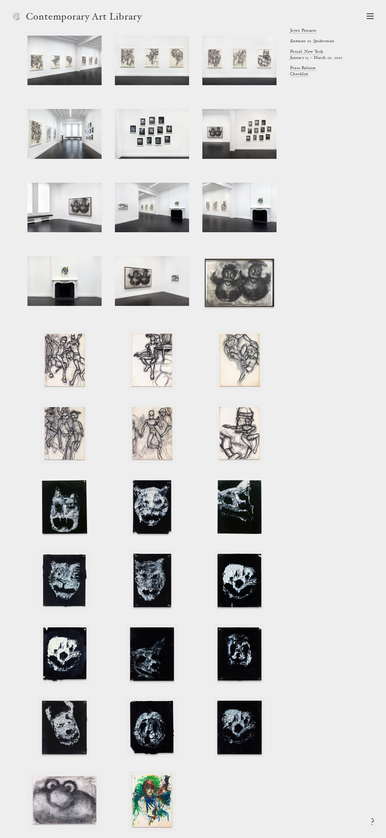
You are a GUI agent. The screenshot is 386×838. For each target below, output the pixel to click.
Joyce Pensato (303, 31)
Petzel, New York (307, 52)
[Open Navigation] (370, 16)
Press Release (303, 68)
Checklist (299, 74)
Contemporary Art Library (84, 17)
